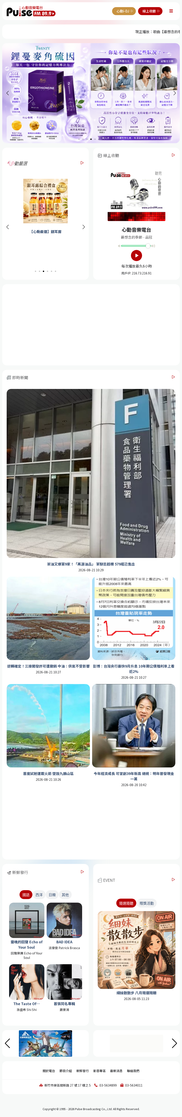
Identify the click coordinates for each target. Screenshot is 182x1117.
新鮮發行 (82, 1071)
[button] (84, 227)
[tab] (126, 903)
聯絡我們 (133, 1071)
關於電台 (49, 1071)
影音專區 (99, 1071)
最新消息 (116, 1071)
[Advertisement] (91, 324)
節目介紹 (65, 1071)
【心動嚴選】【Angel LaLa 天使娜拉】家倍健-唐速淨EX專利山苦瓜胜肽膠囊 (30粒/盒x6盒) (44, 239)
